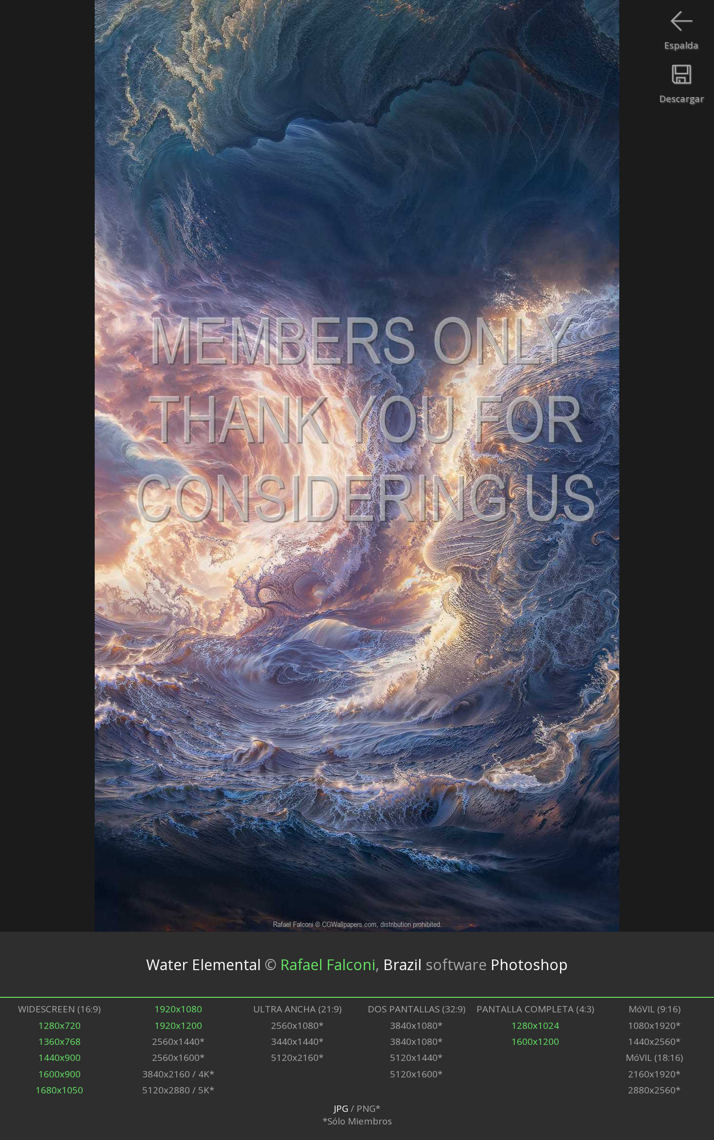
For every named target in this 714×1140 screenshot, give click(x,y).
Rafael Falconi (327, 965)
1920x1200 (178, 1025)
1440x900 (59, 1057)
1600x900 (59, 1074)
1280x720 (59, 1025)
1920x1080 (178, 1009)
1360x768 (59, 1041)
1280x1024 (535, 1025)
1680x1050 (59, 1090)
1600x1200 (535, 1041)
